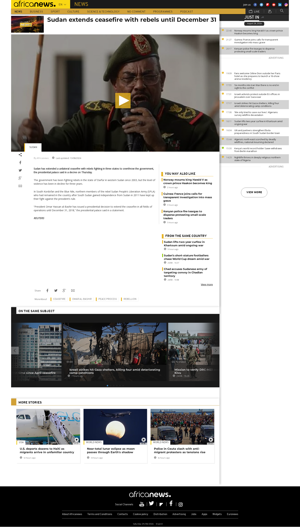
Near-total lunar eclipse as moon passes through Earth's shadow (111, 450)
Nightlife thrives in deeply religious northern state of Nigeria (257, 159)
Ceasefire (59, 299)
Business (36, 11)
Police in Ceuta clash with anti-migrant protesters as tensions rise (179, 450)
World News (94, 442)
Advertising (179, 514)
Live (256, 11)
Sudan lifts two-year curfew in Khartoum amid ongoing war (258, 122)
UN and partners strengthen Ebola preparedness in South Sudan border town (257, 131)
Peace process (107, 299)
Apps (204, 514)
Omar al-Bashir (82, 299)
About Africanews (72, 514)
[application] (115, 93)
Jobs (193, 514)
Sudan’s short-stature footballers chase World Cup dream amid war (186, 257)
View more (254, 192)
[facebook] (171, 504)
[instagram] (180, 504)
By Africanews (41, 158)
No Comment (136, 11)
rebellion (130, 299)
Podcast (186, 11)
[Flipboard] (161, 504)
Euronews (232, 514)
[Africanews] (33, 3)
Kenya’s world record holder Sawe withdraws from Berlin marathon (258, 150)
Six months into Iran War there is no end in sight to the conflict (256, 86)
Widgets (217, 514)
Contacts (122, 514)
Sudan (33, 147)
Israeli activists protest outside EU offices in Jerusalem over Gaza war (257, 95)
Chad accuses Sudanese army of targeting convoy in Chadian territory (185, 272)
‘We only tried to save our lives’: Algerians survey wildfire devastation (256, 113)
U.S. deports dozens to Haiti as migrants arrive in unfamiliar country (47, 450)
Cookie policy (140, 514)
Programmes (163, 11)
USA (21, 442)
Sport (55, 11)
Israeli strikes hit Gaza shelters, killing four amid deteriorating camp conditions (256, 104)
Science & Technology (103, 11)
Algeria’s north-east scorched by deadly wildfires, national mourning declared (255, 140)
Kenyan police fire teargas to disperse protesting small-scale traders (254, 50)
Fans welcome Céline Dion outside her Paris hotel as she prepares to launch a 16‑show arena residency (257, 76)
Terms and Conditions (99, 514)
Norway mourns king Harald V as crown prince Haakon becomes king (258, 32)
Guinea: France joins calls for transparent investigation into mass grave (256, 41)
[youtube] (142, 504)
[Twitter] (152, 504)
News (18, 11)
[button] (123, 100)
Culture (73, 11)
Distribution (160, 514)
